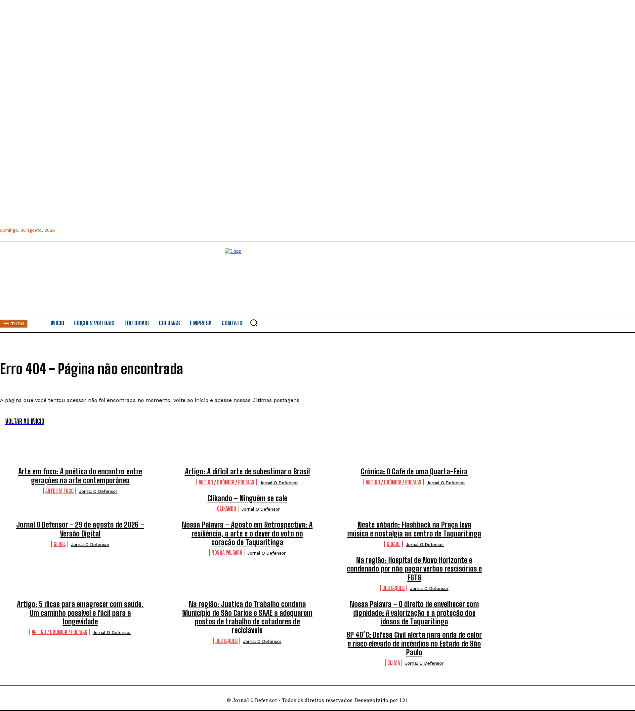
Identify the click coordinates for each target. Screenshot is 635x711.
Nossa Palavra (226, 552)
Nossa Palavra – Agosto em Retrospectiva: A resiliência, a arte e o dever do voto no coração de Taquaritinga (247, 533)
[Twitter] (105, 230)
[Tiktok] (135, 230)
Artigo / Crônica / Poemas (226, 482)
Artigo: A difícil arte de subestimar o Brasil (247, 471)
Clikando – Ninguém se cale (247, 498)
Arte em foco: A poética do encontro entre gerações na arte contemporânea (80, 476)
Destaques (393, 588)
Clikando (226, 508)
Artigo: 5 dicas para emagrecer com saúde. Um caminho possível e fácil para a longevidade (80, 613)
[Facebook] (60, 230)
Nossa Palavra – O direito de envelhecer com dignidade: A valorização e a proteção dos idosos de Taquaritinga (414, 613)
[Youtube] (120, 230)
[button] (254, 323)
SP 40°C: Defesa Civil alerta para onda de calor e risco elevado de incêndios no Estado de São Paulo (414, 643)
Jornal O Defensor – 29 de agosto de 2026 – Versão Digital (80, 529)
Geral (60, 544)
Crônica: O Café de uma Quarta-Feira (414, 471)
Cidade (394, 544)
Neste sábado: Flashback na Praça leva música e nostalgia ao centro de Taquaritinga (414, 529)
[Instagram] (75, 230)
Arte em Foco (59, 491)
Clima (393, 662)
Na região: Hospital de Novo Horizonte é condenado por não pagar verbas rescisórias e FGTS (414, 569)
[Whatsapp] (90, 230)
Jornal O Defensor (98, 491)
